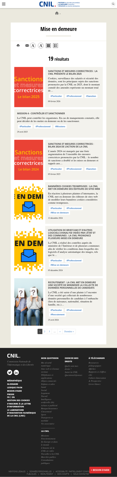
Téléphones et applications (47, 376)
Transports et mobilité (47, 419)
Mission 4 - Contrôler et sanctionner (41, 113)
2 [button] (45, 331)
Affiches (92, 368)
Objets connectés (48, 380)
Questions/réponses (73, 375)
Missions (45, 435)
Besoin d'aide (101, 470)
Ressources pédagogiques (95, 364)
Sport (43, 414)
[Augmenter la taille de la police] (41, 45)
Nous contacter (81, 474)
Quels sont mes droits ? (71, 367)
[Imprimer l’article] (18, 45)
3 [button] (50, 331)
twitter (9, 372)
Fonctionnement (48, 438)
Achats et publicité (49, 405)
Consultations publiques (47, 461)
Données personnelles (41, 471)
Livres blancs (94, 384)
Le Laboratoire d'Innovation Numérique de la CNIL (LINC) (21, 412)
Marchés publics (48, 456)
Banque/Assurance (49, 408)
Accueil (57, 13)
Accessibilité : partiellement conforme (74, 471)
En (13, 397)
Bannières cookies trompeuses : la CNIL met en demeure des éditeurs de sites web (74, 187)
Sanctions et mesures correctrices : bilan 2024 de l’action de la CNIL (71, 145)
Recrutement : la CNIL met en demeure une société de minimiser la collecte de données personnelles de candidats (73, 285)
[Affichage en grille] (48, 45)
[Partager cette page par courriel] (27, 45)
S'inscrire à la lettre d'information (19, 405)
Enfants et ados (48, 384)
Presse (10, 394)
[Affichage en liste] (55, 45)
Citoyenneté (46, 411)
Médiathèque (14, 380)
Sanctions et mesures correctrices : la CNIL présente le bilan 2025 (72, 72)
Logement (45, 393)
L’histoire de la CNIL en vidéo (48, 449)
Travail (44, 396)
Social (44, 390)
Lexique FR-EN (14, 387)
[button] (60, 331)
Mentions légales (17, 471)
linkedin (16, 372)
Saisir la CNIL (71, 372)
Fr (8, 397)
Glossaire (12, 384)
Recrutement (47, 474)
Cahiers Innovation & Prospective (97, 379)
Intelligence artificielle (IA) (47, 401)
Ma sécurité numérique (46, 364)
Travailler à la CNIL (50, 453)
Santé (43, 387)
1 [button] (40, 332)
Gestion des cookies (18, 400)
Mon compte (63, 474)
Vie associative (47, 423)
